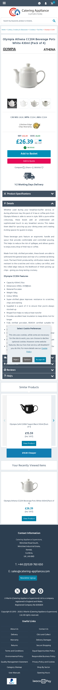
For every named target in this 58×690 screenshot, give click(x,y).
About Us (14, 628)
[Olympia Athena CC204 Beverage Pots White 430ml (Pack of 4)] (29, 485)
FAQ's (9, 376)
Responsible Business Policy (43, 656)
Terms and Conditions (14, 650)
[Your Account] (46, 3)
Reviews (10, 370)
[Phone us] (39, 3)
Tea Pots (40, 29)
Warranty (14, 639)
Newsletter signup (28, 577)
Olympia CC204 (49, 29)
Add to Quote (29, 160)
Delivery (14, 634)
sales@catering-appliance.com (30, 571)
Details (10, 203)
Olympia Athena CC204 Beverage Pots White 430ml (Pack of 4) (29, 502)
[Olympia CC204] (29, 75)
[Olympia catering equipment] (9, 49)
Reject (16, 359)
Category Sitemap (14, 667)
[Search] (54, 20)
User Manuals (14, 672)
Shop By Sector (43, 667)
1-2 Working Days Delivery (29, 184)
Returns (14, 645)
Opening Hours (43, 672)
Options (27, 359)
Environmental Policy (14, 656)
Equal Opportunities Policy (43, 650)
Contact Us (43, 628)
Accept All (40, 359)
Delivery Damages (43, 639)
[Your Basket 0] (52, 3)
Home (4, 29)
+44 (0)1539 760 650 (30, 564)
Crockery (32, 29)
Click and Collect (44, 634)
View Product (29, 443)
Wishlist (37, 167)
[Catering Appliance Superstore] (29, 12)
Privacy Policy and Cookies (43, 661)
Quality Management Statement (14, 661)
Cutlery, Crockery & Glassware (17, 29)
